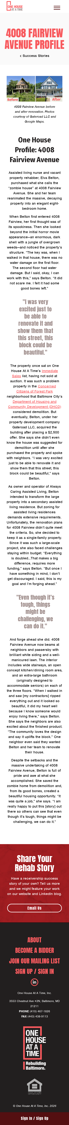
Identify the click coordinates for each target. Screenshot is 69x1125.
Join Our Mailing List (34, 960)
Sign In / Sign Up (34, 1118)
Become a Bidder (34, 950)
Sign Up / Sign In (34, 971)
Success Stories (36, 55)
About (34, 939)
